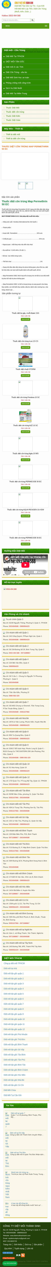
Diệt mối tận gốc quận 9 (14, 1014)
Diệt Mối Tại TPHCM (15, 56)
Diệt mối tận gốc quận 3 (14, 984)
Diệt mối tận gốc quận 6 (14, 999)
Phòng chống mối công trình (18, 83)
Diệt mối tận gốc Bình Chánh (16, 1070)
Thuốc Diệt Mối (12, 108)
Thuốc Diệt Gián (13, 120)
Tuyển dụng (19, 1261)
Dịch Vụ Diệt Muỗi (14, 88)
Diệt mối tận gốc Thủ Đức (14, 1039)
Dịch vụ (28, 1257)
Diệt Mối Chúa (10, 1090)
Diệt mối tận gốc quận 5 (14, 994)
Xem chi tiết (25, 319)
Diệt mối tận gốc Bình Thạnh (16, 1045)
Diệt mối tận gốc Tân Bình (15, 1055)
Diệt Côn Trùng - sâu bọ (16, 72)
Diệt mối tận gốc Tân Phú (14, 1060)
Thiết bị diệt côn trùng (15, 138)
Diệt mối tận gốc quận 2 (14, 979)
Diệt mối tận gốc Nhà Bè (14, 1080)
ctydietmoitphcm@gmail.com (19, 1251)
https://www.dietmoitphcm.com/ (6, 4)
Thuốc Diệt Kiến (13, 116)
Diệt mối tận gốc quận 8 (14, 1009)
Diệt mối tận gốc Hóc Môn (14, 1075)
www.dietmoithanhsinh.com (20, 1248)
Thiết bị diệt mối (13, 134)
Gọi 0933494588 (10, 1263)
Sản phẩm (38, 1257)
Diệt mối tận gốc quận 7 (14, 1004)
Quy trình (8, 1261)
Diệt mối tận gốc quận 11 (14, 1024)
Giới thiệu (18, 1257)
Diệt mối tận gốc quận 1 (14, 974)
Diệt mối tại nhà (10, 968)
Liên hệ (30, 1261)
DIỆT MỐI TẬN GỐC (15, 62)
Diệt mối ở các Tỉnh (14, 67)
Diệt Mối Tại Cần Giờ (13, 1095)
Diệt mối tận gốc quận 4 (14, 989)
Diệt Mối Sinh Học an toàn (17, 77)
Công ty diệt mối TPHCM (14, 963)
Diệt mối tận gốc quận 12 (14, 1029)
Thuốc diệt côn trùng (15, 112)
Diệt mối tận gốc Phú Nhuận (15, 1034)
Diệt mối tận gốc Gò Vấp (14, 1050)
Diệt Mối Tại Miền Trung (16, 93)
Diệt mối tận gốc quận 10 (14, 1019)
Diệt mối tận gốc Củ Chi (14, 1085)
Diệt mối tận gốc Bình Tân (15, 1065)
